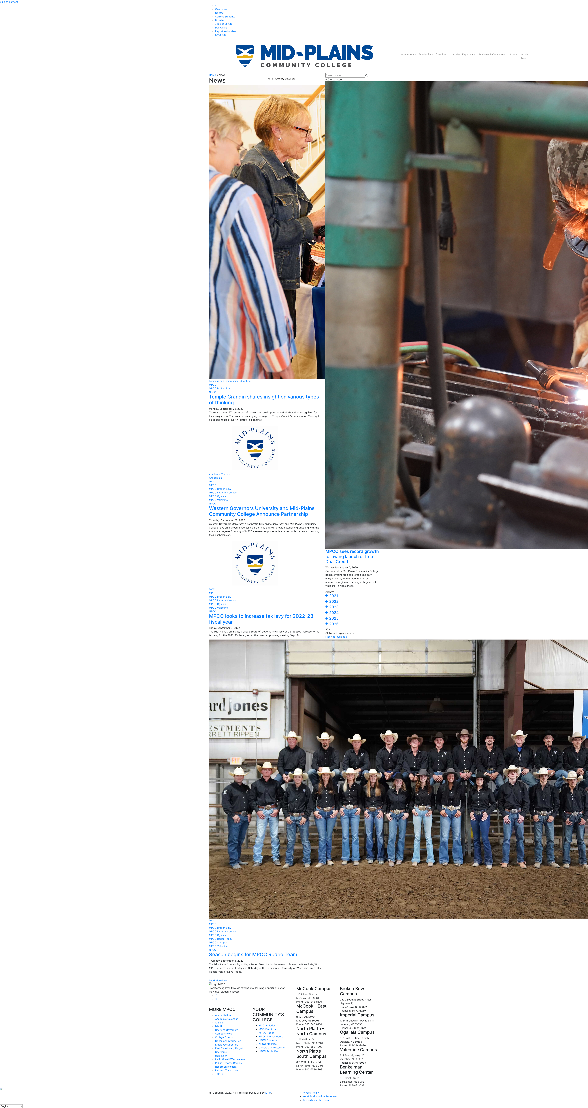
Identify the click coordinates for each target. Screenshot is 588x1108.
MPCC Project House (271, 1036)
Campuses (221, 9)
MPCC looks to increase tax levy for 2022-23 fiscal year (261, 619)
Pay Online (221, 27)
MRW (268, 1092)
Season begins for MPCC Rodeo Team (253, 954)
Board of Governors (226, 1029)
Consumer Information (228, 1040)
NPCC (212, 392)
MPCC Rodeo (266, 1032)
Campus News (223, 1033)
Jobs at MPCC (223, 23)
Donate (219, 20)
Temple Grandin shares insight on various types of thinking (264, 400)
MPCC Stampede (219, 942)
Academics (425, 54)
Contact (219, 12)
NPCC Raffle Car (268, 1051)
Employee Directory (226, 1044)
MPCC (212, 384)
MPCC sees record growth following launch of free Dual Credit (352, 556)
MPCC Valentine (218, 499)
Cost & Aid (442, 54)
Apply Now (524, 56)
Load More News (219, 980)
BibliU (218, 1026)
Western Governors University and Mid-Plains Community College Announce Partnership (262, 511)
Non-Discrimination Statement (319, 1096)
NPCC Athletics (268, 1043)
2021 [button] (333, 596)
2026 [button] (333, 624)
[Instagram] (216, 998)
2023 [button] (333, 607)
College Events (224, 1037)
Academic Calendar (226, 1018)
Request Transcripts (226, 1070)
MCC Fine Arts (267, 1029)
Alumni (219, 1022)
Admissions (407, 54)
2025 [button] (333, 618)
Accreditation (223, 1015)
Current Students (225, 16)
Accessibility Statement (316, 1100)
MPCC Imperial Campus (223, 492)
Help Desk (221, 1055)
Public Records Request (229, 1063)
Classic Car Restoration (272, 1047)
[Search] (216, 5)
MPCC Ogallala (217, 496)
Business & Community (492, 54)
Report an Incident (226, 31)
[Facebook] (216, 995)
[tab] (352, 596)
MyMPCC (220, 34)
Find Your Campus (336, 636)
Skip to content (9, 1)
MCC (212, 481)
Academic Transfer (220, 474)
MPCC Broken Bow (220, 388)
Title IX (219, 1074)
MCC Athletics (267, 1025)
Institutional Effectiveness (230, 1059)
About (513, 54)
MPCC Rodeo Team (220, 938)
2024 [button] (333, 612)
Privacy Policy (310, 1092)
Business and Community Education (230, 381)
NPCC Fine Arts (268, 1040)
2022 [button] (333, 601)
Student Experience (463, 54)
